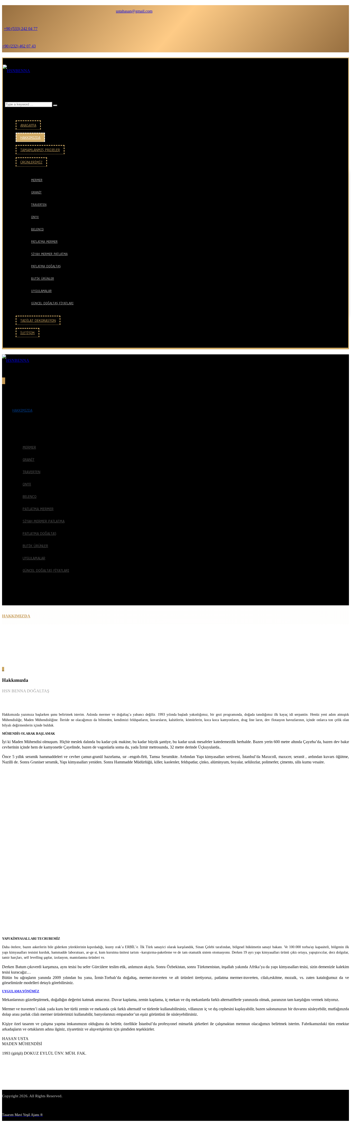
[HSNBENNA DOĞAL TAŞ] (16, 71)
